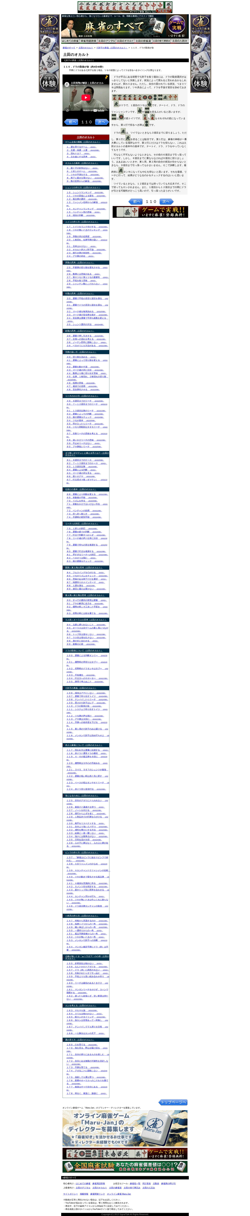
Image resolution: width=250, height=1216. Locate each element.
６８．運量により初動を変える (87, 494)
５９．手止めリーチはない (84, 443)
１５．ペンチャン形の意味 (84, 212)
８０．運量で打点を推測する (86, 551)
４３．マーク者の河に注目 (85, 370)
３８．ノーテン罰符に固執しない (87, 342)
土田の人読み (148, 1188)
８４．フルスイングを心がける (86, 572)
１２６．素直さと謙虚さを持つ (86, 807)
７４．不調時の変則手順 (84, 517)
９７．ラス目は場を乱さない (86, 637)
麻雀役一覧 (135, 1183)
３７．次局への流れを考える (86, 339)
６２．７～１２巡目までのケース (87, 463)
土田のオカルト (86, 48)
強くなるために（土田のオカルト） (82, 795)
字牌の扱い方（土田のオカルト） (80, 352)
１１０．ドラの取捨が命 (84, 706)
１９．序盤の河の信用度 (84, 236)
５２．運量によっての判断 (85, 414)
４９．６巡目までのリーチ (85, 401)
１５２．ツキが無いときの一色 (86, 937)
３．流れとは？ (78, 153)
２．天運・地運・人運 (83, 150)
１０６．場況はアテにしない (86, 693)
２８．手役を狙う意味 (82, 280)
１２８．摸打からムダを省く (86, 813)
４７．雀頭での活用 (82, 386)
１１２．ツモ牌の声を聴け (85, 716)
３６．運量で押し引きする (85, 336)
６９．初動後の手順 (82, 497)
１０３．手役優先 (81, 675)
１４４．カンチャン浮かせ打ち (86, 896)
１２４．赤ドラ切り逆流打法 (86, 789)
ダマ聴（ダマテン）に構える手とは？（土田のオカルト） (87, 454)
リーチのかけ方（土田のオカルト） (82, 396)
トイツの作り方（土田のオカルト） (82, 222)
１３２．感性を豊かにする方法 (87, 830)
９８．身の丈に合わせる (83, 641)
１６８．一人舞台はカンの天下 (86, 1033)
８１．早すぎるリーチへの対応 (87, 555)
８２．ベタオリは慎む (82, 558)
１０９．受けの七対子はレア (86, 703)
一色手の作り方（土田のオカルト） (82, 916)
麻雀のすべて (69, 48)
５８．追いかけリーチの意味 (86, 440)
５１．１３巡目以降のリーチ (86, 411)
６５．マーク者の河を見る (84, 473)
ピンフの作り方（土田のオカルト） (82, 852)
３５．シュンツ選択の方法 (85, 324)
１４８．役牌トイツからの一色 (87, 924)
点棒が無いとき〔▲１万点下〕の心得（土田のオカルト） (87, 957)
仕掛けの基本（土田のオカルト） (80, 489)
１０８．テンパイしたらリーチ (87, 699)
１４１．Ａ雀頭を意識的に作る (87, 883)
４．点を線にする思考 (82, 157)
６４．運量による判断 (82, 470)
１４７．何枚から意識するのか (87, 921)
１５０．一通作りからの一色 (85, 930)
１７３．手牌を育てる (83, 1067)
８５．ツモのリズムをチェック (87, 576)
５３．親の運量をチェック (85, 417)
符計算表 (146, 1183)
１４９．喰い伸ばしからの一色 (87, 927)
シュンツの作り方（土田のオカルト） (83, 187)
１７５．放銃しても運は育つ (86, 1077)
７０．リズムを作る (82, 501)
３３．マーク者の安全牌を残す (87, 315)
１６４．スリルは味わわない (85, 1014)
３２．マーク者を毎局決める (86, 311)
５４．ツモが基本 (81, 420)
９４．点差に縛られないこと (86, 625)
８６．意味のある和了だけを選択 (87, 579)
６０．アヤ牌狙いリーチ (84, 446)
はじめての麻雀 (83, 1183)
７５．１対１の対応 (82, 528)
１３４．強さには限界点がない (87, 836)
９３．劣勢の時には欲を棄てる (87, 613)
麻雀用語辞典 (98, 1183)
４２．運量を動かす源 (83, 367)
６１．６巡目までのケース (85, 460)
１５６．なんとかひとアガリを (87, 967)
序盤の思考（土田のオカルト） (79, 262)
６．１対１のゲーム (82, 171)
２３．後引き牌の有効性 (84, 253)
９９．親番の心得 (81, 644)
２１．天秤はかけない (82, 246)
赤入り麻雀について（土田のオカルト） (84, 745)
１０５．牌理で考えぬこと (85, 682)
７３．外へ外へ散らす (83, 514)
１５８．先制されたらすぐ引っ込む (88, 973)
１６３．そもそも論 (82, 1010)
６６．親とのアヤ (81, 476)
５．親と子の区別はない (83, 168)
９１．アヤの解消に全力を (85, 603)
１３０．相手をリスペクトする (86, 823)
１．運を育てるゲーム (82, 147)
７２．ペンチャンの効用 (84, 510)
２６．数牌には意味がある (84, 274)
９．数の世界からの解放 (84, 181)
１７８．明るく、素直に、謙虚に (87, 1093)
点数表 (156, 1183)
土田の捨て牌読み (132, 1188)
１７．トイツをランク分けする (87, 227)
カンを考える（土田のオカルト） (80, 1005)
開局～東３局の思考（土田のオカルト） (84, 567)
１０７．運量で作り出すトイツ (87, 696)
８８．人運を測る (81, 585)
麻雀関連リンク (97, 1194)
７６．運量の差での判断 (84, 532)
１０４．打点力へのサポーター (87, 678)
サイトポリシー (70, 1194)
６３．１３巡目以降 (82, 466)
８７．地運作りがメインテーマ (86, 582)
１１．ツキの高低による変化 (86, 196)
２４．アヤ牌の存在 (81, 256)
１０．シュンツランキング (85, 192)
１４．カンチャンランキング (86, 209)
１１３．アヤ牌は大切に (84, 719)
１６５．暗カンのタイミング (86, 1017)
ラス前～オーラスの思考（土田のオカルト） (86, 620)
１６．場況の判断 (81, 215)
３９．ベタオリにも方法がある (87, 345)
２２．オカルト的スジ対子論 (86, 249)
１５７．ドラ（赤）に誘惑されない (88, 970)
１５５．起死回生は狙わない (85, 963)
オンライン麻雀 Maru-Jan (119, 1194)
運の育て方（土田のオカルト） (79, 1040)
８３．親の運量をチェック (85, 561)
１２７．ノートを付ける (84, 810)
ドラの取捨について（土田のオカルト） (84, 650)
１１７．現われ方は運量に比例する (88, 750)
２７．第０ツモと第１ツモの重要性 (88, 277)
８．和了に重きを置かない (85, 178)
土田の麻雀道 (115, 1188)
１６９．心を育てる (82, 1045)
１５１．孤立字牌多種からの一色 (87, 934)
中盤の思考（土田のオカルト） (79, 293)
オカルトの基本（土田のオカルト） (82, 163)
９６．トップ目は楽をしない (86, 634)
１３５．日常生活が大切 (84, 840)
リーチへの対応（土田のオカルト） (82, 523)
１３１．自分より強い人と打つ (87, 827)
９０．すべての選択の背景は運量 (87, 600)
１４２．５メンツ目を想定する (87, 886)
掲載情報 (84, 1194)
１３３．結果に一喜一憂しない (86, 833)
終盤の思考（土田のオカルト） (79, 331)
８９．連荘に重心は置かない (86, 589)
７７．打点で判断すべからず (86, 535)
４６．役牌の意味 (81, 383)
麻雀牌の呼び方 (168, 1183)
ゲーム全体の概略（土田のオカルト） (83, 142)
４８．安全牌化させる (83, 389)
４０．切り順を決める (82, 357)
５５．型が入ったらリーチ (85, 424)
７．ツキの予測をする (83, 174)
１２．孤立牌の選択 (82, 199)
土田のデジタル (83, 1188)
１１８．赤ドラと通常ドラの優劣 (87, 753)
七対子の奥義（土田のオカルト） (112, 48)
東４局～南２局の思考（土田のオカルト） (85, 595)
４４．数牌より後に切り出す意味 (87, 373)
